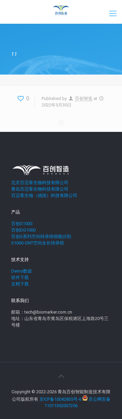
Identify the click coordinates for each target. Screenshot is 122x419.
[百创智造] (61, 10)
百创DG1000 (23, 230)
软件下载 (20, 277)
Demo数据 (21, 271)
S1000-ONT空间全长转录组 (37, 242)
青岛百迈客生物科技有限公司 (39, 189)
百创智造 (84, 98)
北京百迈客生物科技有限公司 (39, 182)
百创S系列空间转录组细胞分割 (41, 236)
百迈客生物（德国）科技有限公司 (44, 195)
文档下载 (20, 283)
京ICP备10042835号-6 (60, 399)
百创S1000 (21, 223)
